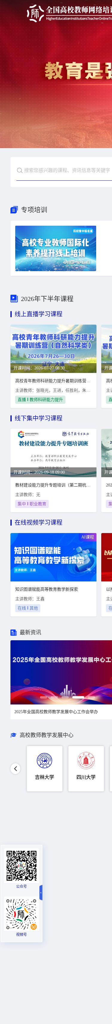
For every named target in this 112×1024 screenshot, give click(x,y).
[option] (44, 768)
